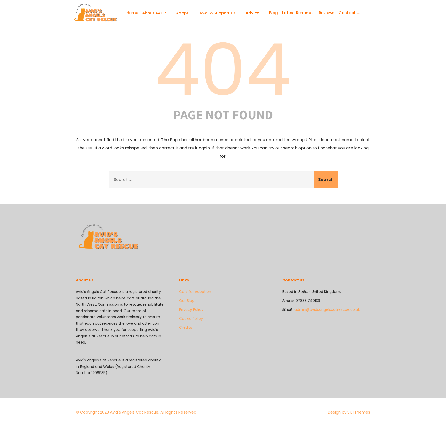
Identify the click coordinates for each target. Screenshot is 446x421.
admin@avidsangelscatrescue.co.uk (327, 309)
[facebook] (360, 227)
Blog (273, 12)
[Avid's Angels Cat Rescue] (95, 13)
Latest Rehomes (298, 12)
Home (132, 12)
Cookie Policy (191, 318)
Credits (185, 327)
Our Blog (186, 300)
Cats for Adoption (195, 291)
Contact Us (350, 12)
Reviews (326, 12)
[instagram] (368, 227)
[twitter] (364, 227)
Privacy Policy (191, 309)
